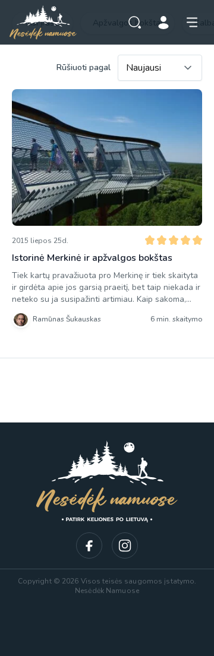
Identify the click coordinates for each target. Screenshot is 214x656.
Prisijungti (163, 22)
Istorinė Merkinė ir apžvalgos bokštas (92, 257)
